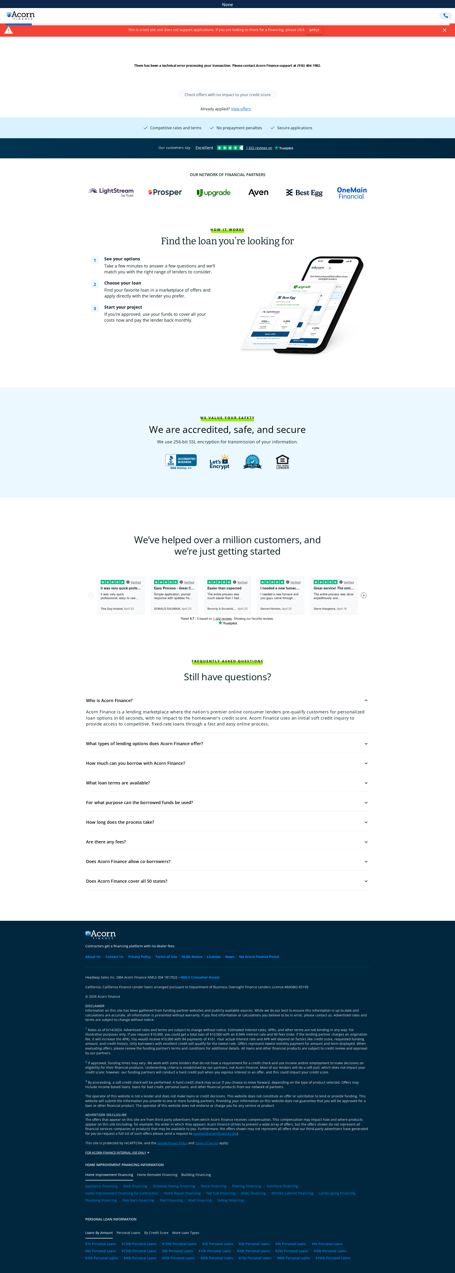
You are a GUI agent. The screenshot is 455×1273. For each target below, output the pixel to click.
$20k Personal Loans (253, 1251)
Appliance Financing (101, 1186)
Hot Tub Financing (220, 1193)
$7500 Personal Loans (139, 1251)
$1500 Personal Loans (179, 1244)
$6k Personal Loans (100, 1251)
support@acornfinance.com (215, 1133)
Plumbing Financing (101, 1200)
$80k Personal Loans (293, 1258)
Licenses (214, 956)
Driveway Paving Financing (174, 1186)
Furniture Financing (282, 1186)
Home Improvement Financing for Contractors (121, 1193)
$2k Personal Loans (217, 1244)
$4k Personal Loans (290, 1244)
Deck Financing (135, 1186)
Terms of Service (206, 1143)
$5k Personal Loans (327, 1244)
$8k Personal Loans (177, 1251)
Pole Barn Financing (138, 1200)
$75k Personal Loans (255, 1258)
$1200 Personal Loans (139, 1244)
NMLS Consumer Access (200, 977)
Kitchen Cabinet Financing (292, 1193)
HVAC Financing (253, 1193)
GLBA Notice (192, 956)
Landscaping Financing (337, 1193)
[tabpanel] (227, 1195)
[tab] (111, 1174)
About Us (93, 956)
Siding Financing (231, 1200)
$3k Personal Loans (254, 1244)
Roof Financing (200, 1200)
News (229, 956)
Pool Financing (171, 1200)
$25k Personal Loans (291, 1251)
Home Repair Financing (182, 1193)
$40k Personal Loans (140, 1258)
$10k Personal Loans (215, 1251)
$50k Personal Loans (178, 1258)
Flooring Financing (246, 1186)
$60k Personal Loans (216, 1258)
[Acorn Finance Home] (20, 19)
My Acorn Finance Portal (259, 956)
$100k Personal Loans (333, 1258)
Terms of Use (166, 956)
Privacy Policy (139, 956)
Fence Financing (213, 1186)
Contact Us (114, 956)
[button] (227, 700)
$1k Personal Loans (100, 1244)
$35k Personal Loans (101, 1258)
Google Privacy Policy (172, 1143)
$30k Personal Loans (330, 1251)
